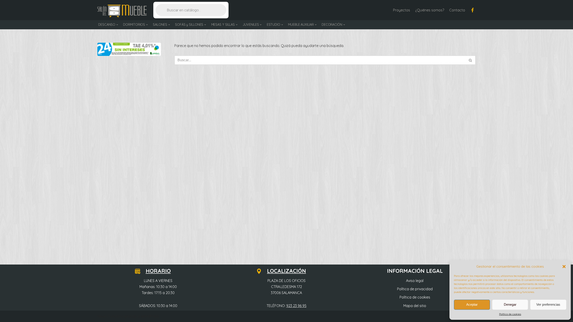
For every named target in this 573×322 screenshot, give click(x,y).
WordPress (150, 316)
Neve (101, 316)
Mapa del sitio (414, 305)
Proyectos (401, 10)
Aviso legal (414, 280)
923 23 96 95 (296, 305)
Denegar (510, 304)
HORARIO (158, 270)
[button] (564, 266)
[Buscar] (471, 60)
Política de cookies (510, 314)
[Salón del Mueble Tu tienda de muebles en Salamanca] (122, 11)
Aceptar (472, 304)
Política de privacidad (415, 289)
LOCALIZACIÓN (286, 270)
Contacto (457, 10)
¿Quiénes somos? (429, 10)
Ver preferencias (548, 304)
